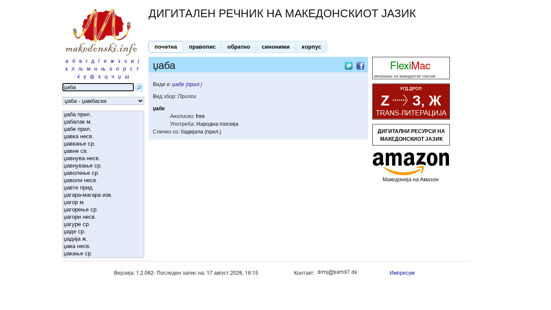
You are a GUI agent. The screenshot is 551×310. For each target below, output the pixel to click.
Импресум (402, 272)
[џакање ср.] (103, 253)
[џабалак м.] (103, 122)
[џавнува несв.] (103, 158)
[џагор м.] (103, 202)
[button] (166, 47)
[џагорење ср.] (103, 210)
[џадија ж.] (103, 239)
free (200, 115)
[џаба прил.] (103, 114)
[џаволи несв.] (103, 180)
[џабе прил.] (103, 129)
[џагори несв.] (103, 217)
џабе (159, 108)
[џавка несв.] (103, 136)
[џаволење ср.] (103, 173)
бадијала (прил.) (201, 131)
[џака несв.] (103, 246)
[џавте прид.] (103, 188)
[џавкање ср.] (103, 144)
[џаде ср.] (103, 232)
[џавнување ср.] (103, 166)
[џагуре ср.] (103, 224)
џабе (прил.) (187, 83)
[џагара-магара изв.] (103, 195)
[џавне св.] (103, 151)
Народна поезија (217, 123)
